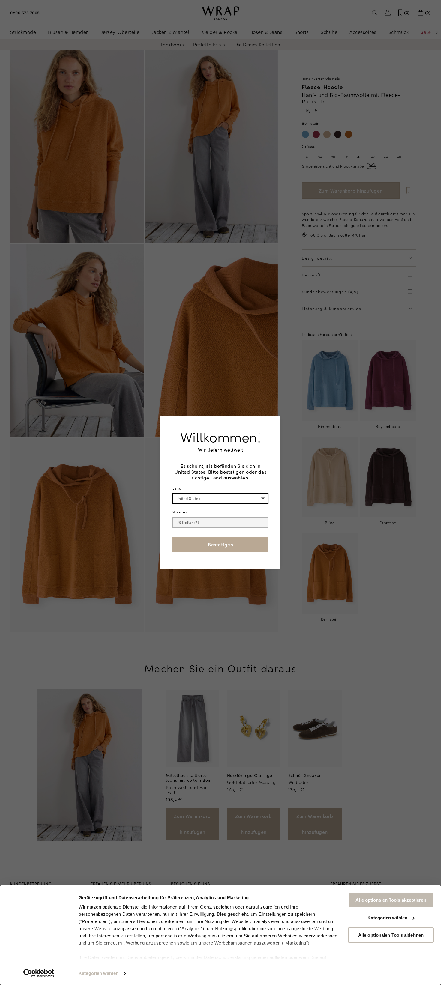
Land (176, 488)
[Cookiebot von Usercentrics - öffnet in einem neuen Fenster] (39, 973)
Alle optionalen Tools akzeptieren (391, 900)
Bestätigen (220, 544)
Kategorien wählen (98, 973)
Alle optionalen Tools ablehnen (391, 935)
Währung (180, 512)
